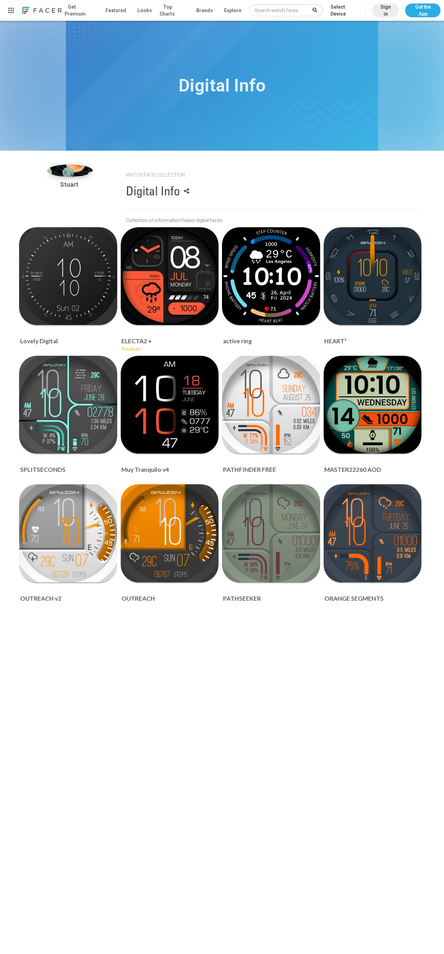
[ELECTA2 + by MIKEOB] (170, 276)
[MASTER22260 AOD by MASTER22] (373, 405)
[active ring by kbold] (271, 276)
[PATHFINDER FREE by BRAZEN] (271, 405)
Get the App (423, 10)
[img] (70, 171)
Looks (144, 10)
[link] (42, 10)
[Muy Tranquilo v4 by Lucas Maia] (170, 405)
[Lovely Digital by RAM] (68, 276)
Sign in (386, 10)
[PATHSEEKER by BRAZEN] (271, 533)
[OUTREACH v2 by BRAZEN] (68, 533)
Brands (204, 10)
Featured (115, 10)
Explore (232, 10)
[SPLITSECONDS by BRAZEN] (68, 405)
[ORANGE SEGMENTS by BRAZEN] (373, 533)
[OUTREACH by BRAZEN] (170, 533)
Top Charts (167, 10)
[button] (423, 7)
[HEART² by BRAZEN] (373, 276)
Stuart (70, 184)
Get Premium (75, 10)
